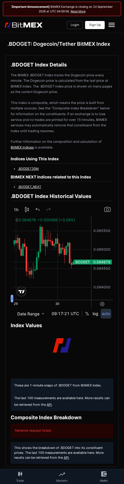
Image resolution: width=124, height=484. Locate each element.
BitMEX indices (22, 147)
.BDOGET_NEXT (29, 187)
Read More (78, 11)
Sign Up (95, 25)
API (49, 405)
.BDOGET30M (28, 169)
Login (75, 25)
